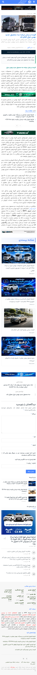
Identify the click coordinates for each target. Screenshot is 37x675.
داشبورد (21, 600)
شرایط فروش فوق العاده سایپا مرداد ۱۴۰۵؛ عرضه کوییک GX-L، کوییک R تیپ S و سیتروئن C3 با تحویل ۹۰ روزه (23, 540)
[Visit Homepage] (24, 2)
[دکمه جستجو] (3, 2)
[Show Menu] (34, 2)
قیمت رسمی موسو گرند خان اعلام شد (25, 649)
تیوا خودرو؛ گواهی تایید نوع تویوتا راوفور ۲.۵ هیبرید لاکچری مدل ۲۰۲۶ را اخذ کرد (16, 498)
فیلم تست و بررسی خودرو (8, 591)
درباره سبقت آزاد (25, 662)
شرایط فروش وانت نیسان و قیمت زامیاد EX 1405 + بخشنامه (19, 120)
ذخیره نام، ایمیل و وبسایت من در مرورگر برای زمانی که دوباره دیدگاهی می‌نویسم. (19, 454)
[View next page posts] (17, 126)
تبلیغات (33, 662)
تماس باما (32, 664)
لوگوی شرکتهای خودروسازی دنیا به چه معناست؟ (18, 573)
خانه (34, 13)
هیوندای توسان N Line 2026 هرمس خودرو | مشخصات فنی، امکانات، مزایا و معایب (16, 566)
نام (34, 437)
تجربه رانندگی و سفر (19, 591)
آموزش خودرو (32, 590)
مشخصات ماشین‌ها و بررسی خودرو (7, 597)
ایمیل (33, 445)
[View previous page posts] (20, 126)
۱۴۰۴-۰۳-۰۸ (20, 47)
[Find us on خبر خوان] (23, 659)
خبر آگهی (29, 47)
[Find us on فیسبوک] (28, 659)
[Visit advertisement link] (18, 9)
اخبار (7, 623)
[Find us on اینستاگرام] (33, 659)
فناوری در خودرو (19, 603)
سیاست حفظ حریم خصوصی (12, 662)
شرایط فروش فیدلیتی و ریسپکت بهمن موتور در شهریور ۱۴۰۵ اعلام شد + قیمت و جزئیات (18, 116)
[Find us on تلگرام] (31, 659)
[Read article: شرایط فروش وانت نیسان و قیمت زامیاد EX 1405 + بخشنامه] (32, 491)
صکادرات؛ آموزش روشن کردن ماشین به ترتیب (18, 551)
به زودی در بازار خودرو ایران (31, 597)
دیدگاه (33, 414)
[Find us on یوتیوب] (35, 659)
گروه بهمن (32, 209)
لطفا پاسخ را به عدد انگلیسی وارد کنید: (25, 459)
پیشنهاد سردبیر (31, 603)
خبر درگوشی (20, 596)
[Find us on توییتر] (26, 659)
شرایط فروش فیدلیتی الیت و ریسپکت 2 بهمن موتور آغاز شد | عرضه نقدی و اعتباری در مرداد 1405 (16, 558)
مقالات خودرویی (26, 615)
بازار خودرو (29, 13)
